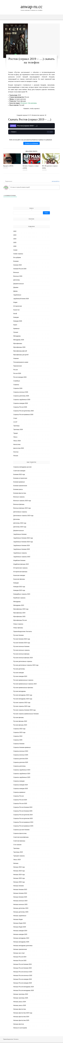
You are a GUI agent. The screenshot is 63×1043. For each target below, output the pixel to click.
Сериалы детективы (19, 766)
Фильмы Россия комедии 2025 (22, 983)
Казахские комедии (19, 575)
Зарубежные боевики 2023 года (23, 541)
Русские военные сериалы (21, 650)
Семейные (16, 381)
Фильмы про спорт (19, 953)
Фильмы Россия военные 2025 (22, 975)
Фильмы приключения (20, 949)
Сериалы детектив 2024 (20, 758)
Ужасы (15, 437)
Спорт (15, 418)
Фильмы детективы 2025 (20, 912)
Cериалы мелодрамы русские (22, 467)
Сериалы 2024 (17, 736)
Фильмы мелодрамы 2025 (21, 942)
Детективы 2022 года (19, 523)
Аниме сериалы (18, 253)
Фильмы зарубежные (19, 915)
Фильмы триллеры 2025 (20, 998)
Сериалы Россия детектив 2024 (23, 814)
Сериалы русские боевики (21, 829)
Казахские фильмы (19, 579)
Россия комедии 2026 (19, 377)
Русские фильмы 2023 (20, 725)
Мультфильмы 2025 (19, 616)
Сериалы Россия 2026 (20, 407)
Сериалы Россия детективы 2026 (23, 410)
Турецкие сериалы (19, 856)
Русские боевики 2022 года (21, 639)
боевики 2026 (17, 265)
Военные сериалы (19, 497)
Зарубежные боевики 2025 (21, 549)
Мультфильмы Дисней (20, 351)
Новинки (16, 358)
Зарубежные (17, 295)
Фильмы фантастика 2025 (21, 1020)
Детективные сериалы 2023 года (23, 515)
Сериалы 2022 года (19, 728)
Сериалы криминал (19, 792)
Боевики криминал (19, 482)
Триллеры (16, 425)
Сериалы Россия (18, 796)
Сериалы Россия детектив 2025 (23, 818)
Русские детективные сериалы (22, 661)
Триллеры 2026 (18, 429)
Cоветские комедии (19, 470)
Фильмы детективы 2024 (20, 908)
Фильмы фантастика (19, 1009)
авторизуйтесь (55, 181)
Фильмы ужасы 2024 (19, 1001)
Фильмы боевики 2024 (20, 893)
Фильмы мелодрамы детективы (22, 945)
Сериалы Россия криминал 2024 (23, 822)
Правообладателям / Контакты (22, 631)
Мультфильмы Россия (20, 620)
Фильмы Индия (18, 919)
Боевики (16, 261)
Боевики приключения (20, 485)
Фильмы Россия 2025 (19, 960)
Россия (15, 369)
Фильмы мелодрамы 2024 (21, 938)
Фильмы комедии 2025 (20, 934)
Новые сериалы (18, 624)
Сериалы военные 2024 (20, 751)
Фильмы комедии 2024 (20, 930)
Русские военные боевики (21, 646)
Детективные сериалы (20, 512)
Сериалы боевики (18, 743)
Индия (15, 302)
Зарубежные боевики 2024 (21, 545)
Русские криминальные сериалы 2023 (25, 684)
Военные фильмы (18, 504)
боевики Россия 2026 (19, 268)
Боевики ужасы (18, 489)
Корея (15, 324)
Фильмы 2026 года (19, 882)
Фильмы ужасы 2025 (19, 1005)
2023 (14, 235)
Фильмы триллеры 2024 (20, 994)
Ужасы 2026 (17, 440)
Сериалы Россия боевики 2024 (22, 807)
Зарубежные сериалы (20, 553)
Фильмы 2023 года (19, 870)
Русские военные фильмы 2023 (23, 657)
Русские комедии (18, 672)
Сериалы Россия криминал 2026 (23, 414)
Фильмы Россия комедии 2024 (22, 979)
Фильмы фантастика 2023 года (22, 1013)
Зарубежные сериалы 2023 (21, 556)
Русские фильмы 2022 (20, 721)
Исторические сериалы (20, 568)
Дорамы (15, 287)
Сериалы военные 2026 (20, 392)
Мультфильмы (17, 343)
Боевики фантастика (19, 493)
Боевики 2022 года (19, 474)
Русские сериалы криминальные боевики (26, 713)
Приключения (17, 366)
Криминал (16, 328)
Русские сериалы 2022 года (21, 702)
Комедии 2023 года (19, 590)
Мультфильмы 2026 (19, 347)
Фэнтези (15, 452)
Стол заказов (17, 844)
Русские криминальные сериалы (23, 680)
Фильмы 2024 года (19, 874)
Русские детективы (19, 669)
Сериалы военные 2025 (20, 755)
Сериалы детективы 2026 (21, 396)
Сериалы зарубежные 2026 (21, 399)
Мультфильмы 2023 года (20, 609)
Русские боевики (18, 635)
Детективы (16, 280)
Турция (15, 433)
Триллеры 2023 (18, 852)
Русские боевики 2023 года (21, 642)
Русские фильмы (18, 717)
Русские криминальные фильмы (23, 687)
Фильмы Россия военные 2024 (22, 971)
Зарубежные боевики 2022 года (23, 538)
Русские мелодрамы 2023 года (22, 698)
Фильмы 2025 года (19, 878)
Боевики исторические (20, 478)
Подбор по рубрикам (31, 143)
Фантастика (16, 444)
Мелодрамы (17, 336)
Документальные (18, 283)
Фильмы (15, 863)
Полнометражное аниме (20, 362)
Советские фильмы (19, 841)
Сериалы (16, 384)
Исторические (17, 306)
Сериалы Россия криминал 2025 (23, 826)
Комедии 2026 (17, 321)
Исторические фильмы (20, 571)
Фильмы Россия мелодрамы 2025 (23, 990)
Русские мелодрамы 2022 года (22, 695)
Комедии (16, 317)
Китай (15, 313)
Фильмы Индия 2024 (19, 923)
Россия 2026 (17, 373)
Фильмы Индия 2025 (19, 927)
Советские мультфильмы (21, 837)
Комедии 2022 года (19, 586)
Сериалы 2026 (17, 388)
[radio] (26, 112)
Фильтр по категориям (20, 1028)
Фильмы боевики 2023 (20, 889)
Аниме (15, 250)
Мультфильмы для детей (20, 354)
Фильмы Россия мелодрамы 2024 (23, 986)
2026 (14, 246)
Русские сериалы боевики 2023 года (24, 710)
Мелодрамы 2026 (18, 339)
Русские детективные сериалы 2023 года (25, 665)
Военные (16, 272)
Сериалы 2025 (17, 740)
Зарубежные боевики (19, 534)
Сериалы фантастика (19, 833)
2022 (14, 231)
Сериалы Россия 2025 (20, 803)
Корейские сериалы (19, 598)
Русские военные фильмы (21, 654)
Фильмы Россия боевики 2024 (22, 964)
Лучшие (15, 332)
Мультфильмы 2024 (19, 612)
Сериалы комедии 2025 (20, 788)
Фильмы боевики (18, 885)
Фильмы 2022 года (19, 867)
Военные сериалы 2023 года (22, 500)
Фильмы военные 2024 (20, 900)
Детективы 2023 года (19, 526)
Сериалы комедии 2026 (20, 403)
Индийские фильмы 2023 (21, 564)
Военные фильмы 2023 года (22, 508)
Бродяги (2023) (8, 166)
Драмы (15, 291)
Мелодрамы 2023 (18, 605)
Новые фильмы (18, 627)
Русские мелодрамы (19, 691)
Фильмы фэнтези (18, 1024)
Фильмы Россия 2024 (19, 956)
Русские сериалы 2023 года (21, 706)
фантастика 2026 (18, 448)
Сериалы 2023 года (19, 732)
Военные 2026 (17, 276)
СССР (15, 422)
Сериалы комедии (19, 781)
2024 (14, 238)
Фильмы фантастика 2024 (21, 1016)
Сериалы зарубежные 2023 (21, 770)
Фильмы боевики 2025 (20, 897)
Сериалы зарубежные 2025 (21, 777)
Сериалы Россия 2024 (20, 799)
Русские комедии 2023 (20, 676)
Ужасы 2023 (17, 859)
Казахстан (16, 310)
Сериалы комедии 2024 (20, 784)
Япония (15, 455)
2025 (14, 242)
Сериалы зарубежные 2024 (21, 773)
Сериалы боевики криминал (22, 747)
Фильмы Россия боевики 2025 (22, 968)
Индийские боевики (19, 560)
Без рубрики (17, 257)
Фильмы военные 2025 (20, 904)
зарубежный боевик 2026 (21, 298)
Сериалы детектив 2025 (20, 762)
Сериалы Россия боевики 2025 (22, 811)
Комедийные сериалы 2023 (21, 594)
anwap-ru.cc (31, 6)
